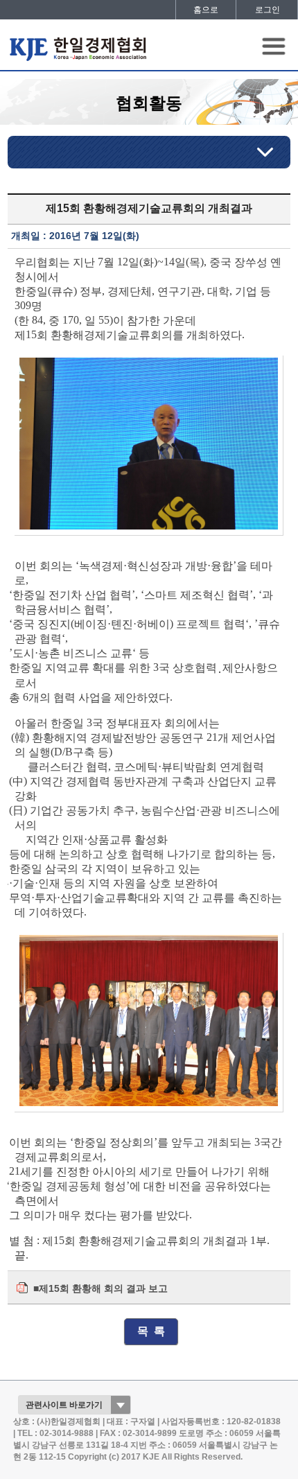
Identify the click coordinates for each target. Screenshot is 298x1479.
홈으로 (205, 10)
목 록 (151, 1331)
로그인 (267, 10)
